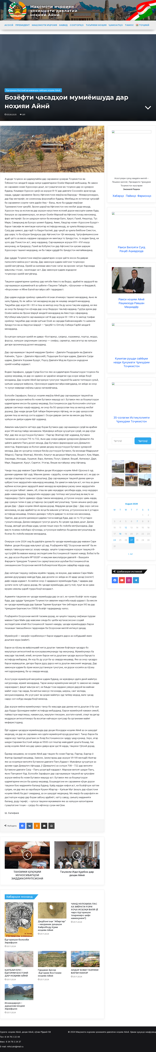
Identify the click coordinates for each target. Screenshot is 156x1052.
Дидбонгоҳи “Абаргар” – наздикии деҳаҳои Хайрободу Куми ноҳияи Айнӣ (52, 925)
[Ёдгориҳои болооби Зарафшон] (19, 919)
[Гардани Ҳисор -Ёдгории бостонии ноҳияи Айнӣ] (52, 959)
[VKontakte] (30, 826)
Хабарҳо (118, 195)
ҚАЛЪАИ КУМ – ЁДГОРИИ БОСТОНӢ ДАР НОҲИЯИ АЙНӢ (16, 973)
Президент (22, 25)
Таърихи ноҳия (96, 25)
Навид (63, 25)
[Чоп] (51, 826)
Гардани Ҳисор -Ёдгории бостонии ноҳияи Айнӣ (49, 973)
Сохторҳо (77, 25)
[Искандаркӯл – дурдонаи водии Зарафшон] (19, 992)
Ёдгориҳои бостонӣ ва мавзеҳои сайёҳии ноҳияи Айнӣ (33, 90)
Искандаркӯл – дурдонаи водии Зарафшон (15, 1006)
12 (126, 527)
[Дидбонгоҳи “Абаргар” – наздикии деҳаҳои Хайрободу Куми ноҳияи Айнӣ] (52, 910)
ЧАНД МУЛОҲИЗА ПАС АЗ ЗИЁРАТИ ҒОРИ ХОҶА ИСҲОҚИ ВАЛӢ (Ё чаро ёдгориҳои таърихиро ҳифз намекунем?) (84, 911)
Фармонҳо (144, 195)
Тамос (129, 25)
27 (131, 540)
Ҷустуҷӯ (142, 441)
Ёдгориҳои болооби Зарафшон (17, 941)
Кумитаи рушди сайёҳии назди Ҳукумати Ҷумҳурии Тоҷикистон (131, 362)
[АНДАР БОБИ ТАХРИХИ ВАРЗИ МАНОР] (85, 959)
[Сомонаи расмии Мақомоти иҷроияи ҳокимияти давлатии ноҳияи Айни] (78, 10)
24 (114, 540)
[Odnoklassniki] (37, 826)
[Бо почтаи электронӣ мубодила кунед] (44, 826)
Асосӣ (8, 25)
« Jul (130, 554)
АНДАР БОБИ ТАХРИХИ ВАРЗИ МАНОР (84, 971)
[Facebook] (22, 826)
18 (120, 534)
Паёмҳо (131, 195)
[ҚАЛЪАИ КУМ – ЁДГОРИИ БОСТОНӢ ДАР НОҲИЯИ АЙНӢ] (19, 959)
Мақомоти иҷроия (44, 25)
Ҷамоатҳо (116, 25)
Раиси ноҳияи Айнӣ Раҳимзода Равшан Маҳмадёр (131, 303)
